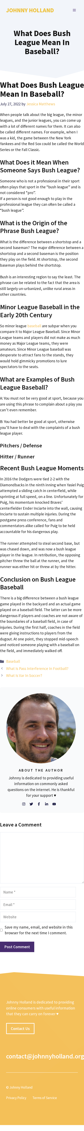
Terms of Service (44, 1098)
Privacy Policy (16, 1098)
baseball (34, 325)
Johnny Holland (30, 10)
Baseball (13, 661)
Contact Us (20, 1028)
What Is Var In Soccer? (24, 675)
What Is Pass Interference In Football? (37, 668)
